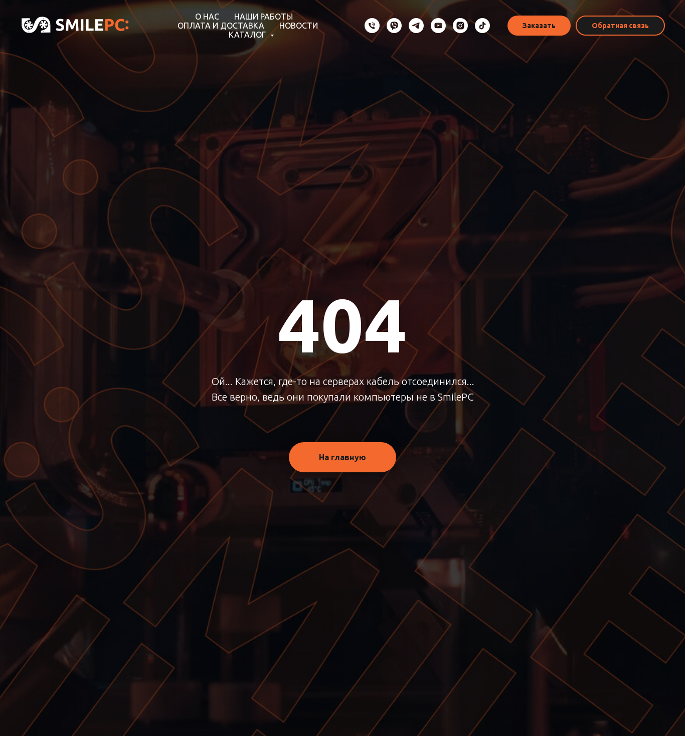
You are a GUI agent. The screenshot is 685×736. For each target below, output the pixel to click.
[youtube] (438, 25)
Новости (298, 25)
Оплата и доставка (221, 25)
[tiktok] (482, 25)
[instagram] (460, 25)
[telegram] (416, 25)
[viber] (394, 25)
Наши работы (263, 16)
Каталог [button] (248, 34)
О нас (207, 16)
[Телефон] (372, 25)
